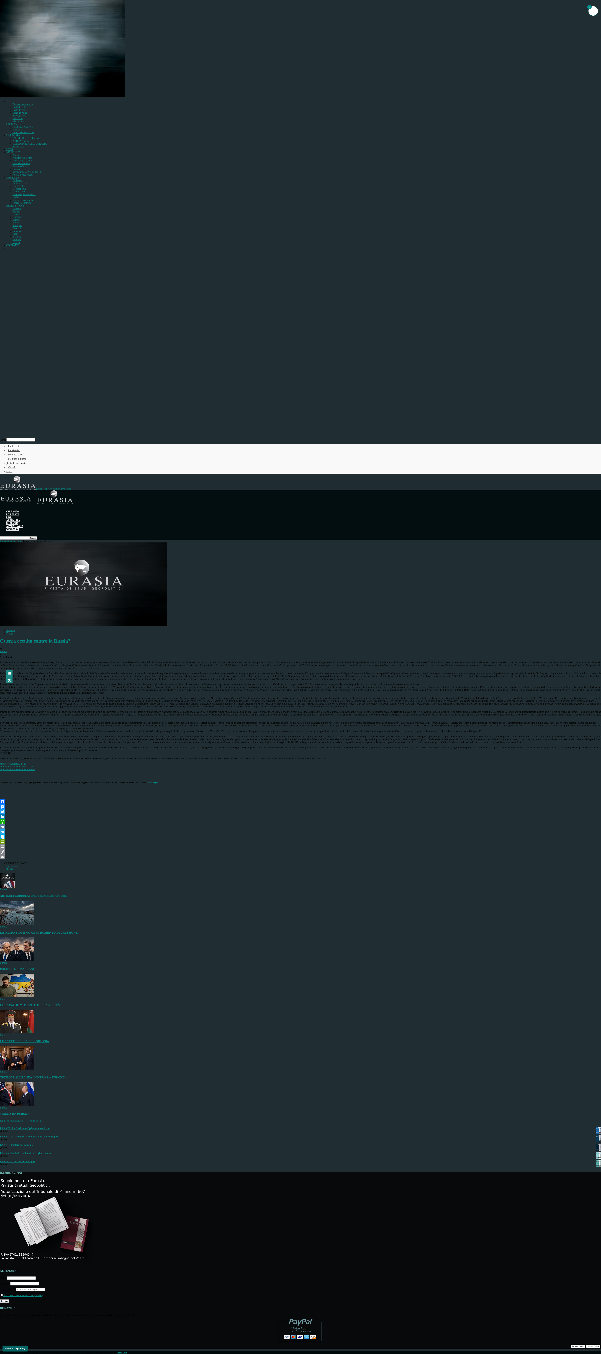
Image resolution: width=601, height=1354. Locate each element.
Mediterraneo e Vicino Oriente (28, 172)
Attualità (10, 630)
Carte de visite (20, 110)
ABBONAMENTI (22, 141)
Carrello (12, 467)
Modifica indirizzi (17, 458)
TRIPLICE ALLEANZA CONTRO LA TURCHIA (33, 1077)
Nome (3, 1278)
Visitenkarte (18, 121)
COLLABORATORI (23, 132)
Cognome (5, 1283)
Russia (9, 869)
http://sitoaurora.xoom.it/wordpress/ (17, 769)
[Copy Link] (300, 851)
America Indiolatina (22, 157)
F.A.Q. (9, 471)
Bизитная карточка (23, 104)
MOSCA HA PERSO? (14, 1113)
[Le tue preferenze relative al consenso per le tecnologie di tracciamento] (15, 1348)
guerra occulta (13, 866)
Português (17, 225)
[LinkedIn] (300, 816)
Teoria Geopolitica (22, 203)
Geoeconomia (19, 188)
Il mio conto (14, 446)
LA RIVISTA (13, 135)
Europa (16, 169)
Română (17, 231)
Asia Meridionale (21, 163)
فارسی (16, 242)
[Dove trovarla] (7, 248)
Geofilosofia (19, 191)
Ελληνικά (17, 236)
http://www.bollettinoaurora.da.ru (16, 766)
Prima (3, 541)
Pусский (17, 228)
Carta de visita (20, 107)
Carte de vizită (20, 112)
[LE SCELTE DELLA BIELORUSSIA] (17, 1032)
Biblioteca (18, 180)
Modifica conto (15, 454)
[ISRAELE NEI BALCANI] (17, 960)
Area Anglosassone (22, 160)
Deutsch (17, 208)
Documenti (18, 186)
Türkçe (16, 233)
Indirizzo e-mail (8, 1289)
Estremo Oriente (21, 166)
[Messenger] (300, 806)
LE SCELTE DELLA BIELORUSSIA (24, 1041)
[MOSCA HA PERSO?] (17, 1105)
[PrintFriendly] (300, 841)
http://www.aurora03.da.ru (13, 763)
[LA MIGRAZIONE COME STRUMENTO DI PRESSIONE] (17, 923)
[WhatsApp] (300, 821)
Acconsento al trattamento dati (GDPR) (23, 1295)
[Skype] (300, 836)
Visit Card (18, 118)
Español (17, 214)
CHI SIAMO (12, 124)
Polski (16, 222)
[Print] (300, 846)
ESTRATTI (18, 146)
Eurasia (3, 651)
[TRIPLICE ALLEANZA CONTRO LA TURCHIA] (17, 1068)
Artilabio (122, 1352)
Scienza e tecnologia (23, 200)
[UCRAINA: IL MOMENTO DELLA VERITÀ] (17, 996)
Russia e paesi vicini (23, 174)
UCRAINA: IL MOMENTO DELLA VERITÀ (30, 1005)
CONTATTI (12, 245)
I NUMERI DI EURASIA (26, 138)
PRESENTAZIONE (23, 126)
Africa (16, 155)
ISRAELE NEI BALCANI (17, 969)
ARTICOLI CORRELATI (16, 895)
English (16, 211)
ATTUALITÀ (13, 152)
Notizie (16, 197)
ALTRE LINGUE (15, 205)
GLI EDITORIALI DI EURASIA (30, 143)
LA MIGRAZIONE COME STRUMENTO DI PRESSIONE (39, 932)
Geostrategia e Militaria (24, 194)
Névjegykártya (20, 115)
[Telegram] (300, 831)
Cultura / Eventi (20, 183)
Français (17, 217)
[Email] (300, 856)
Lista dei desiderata (16, 463)
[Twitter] (300, 811)
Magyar (16, 219)
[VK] (300, 826)
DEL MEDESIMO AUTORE (49, 895)
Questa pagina (152, 782)
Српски (17, 239)
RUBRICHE (12, 177)
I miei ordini (14, 450)
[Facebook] (300, 801)
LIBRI (9, 149)
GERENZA (19, 129)
